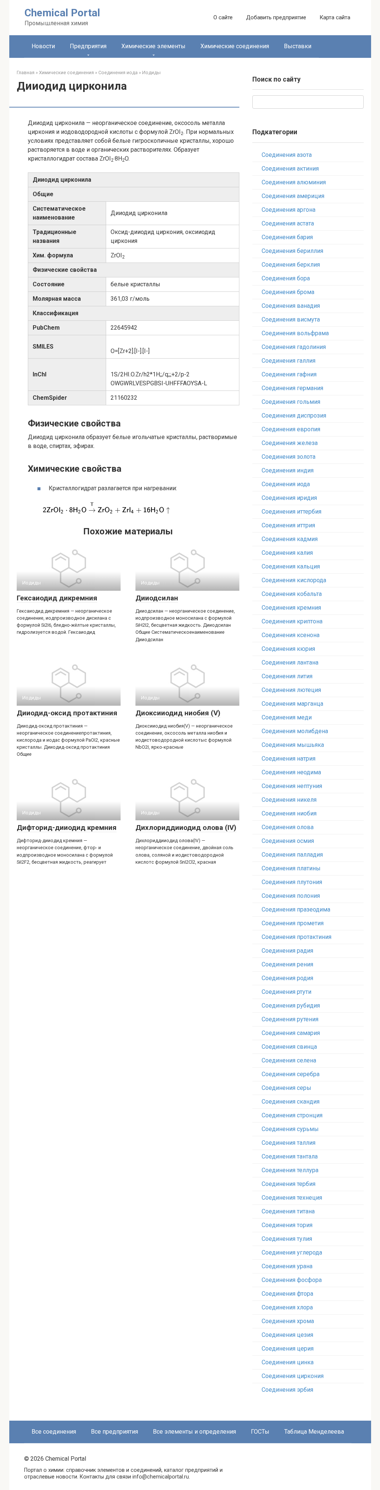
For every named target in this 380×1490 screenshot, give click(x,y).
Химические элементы (153, 46)
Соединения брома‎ (288, 292)
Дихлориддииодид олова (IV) (185, 827)
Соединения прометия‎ (293, 923)
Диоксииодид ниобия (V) (177, 713)
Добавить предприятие (276, 17)
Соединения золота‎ (288, 456)
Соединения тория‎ (287, 1225)
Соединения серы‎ (286, 1087)
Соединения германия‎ (292, 388)
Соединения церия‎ (288, 1348)
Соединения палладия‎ (292, 854)
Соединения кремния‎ (291, 607)
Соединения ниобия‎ (289, 813)
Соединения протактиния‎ (296, 936)
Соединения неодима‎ (291, 772)
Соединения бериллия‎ (292, 250)
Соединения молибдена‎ (295, 731)
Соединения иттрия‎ (288, 525)
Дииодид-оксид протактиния (67, 713)
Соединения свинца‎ (289, 1046)
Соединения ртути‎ (286, 991)
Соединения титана (288, 1211)
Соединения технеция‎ (292, 1197)
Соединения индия (288, 470)
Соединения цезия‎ (287, 1334)
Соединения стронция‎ (292, 1115)
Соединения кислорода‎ (294, 580)
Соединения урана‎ (287, 1266)
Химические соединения (234, 46)
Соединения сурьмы (290, 1129)
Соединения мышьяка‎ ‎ (293, 744)
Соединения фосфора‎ (292, 1279)
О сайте (223, 17)
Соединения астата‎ (288, 223)
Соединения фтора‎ (287, 1293)
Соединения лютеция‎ (291, 689)
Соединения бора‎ (286, 278)
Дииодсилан (156, 598)
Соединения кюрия (288, 648)
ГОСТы (260, 1431)
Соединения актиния (290, 168)
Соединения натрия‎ (288, 758)
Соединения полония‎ (291, 895)
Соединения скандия (291, 1101)
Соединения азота (287, 154)
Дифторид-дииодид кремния (67, 827)
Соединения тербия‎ (288, 1183)
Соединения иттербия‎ (291, 511)
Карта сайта (335, 17)
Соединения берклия (291, 264)
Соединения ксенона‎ (291, 635)
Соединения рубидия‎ (291, 1005)
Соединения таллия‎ (288, 1142)
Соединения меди (287, 717)
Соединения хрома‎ (288, 1321)
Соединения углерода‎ (292, 1252)
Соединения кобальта (292, 593)
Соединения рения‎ (287, 964)
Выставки (297, 46)
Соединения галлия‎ (288, 360)
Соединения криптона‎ (292, 621)
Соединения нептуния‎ (292, 785)
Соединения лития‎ (287, 676)
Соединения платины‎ (291, 868)
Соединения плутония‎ (292, 882)
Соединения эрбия (287, 1389)
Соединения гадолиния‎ (294, 346)
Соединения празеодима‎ (296, 909)
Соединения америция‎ (293, 196)
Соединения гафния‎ (289, 374)
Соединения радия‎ (287, 950)
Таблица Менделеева (314, 1431)
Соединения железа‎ (290, 442)
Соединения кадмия (290, 539)
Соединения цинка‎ (288, 1362)
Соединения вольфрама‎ (295, 333)
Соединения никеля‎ (289, 799)
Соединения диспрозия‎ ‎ (295, 415)
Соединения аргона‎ (288, 209)
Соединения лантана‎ (290, 662)
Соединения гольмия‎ (291, 401)
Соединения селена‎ (289, 1060)
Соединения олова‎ (288, 827)
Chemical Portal (62, 13)
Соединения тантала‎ (290, 1156)
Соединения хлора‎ (287, 1307)
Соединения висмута (291, 319)
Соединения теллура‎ (290, 1170)
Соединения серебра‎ (291, 1074)
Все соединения (54, 1431)
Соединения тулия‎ (287, 1238)
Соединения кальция (291, 566)
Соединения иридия (289, 497)
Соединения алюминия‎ (294, 182)
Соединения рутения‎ (290, 1019)
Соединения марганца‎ (292, 703)
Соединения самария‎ (291, 1032)
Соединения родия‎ (287, 978)
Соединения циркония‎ (293, 1375)
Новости (43, 46)
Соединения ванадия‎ (291, 305)
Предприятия (88, 46)
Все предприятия (114, 1431)
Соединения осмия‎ (288, 840)
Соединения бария (287, 237)
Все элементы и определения (194, 1431)
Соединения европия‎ (291, 429)
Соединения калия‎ (287, 552)
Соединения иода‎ (286, 484)
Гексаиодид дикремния (57, 598)
